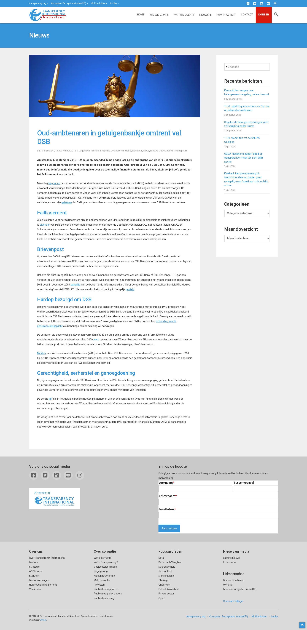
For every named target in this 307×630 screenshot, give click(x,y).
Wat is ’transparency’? (106, 562)
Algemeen (84, 150)
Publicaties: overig (104, 598)
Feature (95, 150)
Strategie (34, 566)
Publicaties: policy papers (108, 593)
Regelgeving (101, 571)
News (146, 150)
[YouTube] (268, 3)
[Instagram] (275, 3)
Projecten (99, 584)
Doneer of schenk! (233, 580)
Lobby (113, 3)
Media (128, 150)
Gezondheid (165, 571)
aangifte (75, 284)
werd (96, 339)
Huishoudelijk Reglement (43, 584)
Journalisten (117, 150)
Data (161, 557)
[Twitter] (255, 3)
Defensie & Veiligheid (170, 562)
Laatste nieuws (231, 557)
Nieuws (154, 150)
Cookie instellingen (233, 601)
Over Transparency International (47, 557)
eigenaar (45, 224)
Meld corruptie (102, 580)
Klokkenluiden (98, 3)
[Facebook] (248, 3)
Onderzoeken (166, 150)
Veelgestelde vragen (105, 566)
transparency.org (37, 3)
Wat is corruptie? (103, 557)
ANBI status (35, 571)
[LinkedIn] (261, 3)
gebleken (66, 202)
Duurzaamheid (166, 566)
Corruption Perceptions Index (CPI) (68, 3)
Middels (41, 353)
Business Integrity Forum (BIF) (240, 589)
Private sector (166, 593)
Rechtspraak (180, 150)
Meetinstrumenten (104, 575)
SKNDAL (43, 620)
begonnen (54, 183)
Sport (161, 598)
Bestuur (33, 562)
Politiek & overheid (168, 589)
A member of (42, 492)
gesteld (130, 289)
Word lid (227, 584)
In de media (229, 562)
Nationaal (137, 150)
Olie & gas (163, 580)
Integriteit (105, 150)
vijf (50, 398)
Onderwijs (164, 584)
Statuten (34, 575)
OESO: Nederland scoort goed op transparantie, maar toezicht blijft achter (243, 157)
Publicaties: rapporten (106, 589)
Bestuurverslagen (39, 580)
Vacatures (35, 589)
